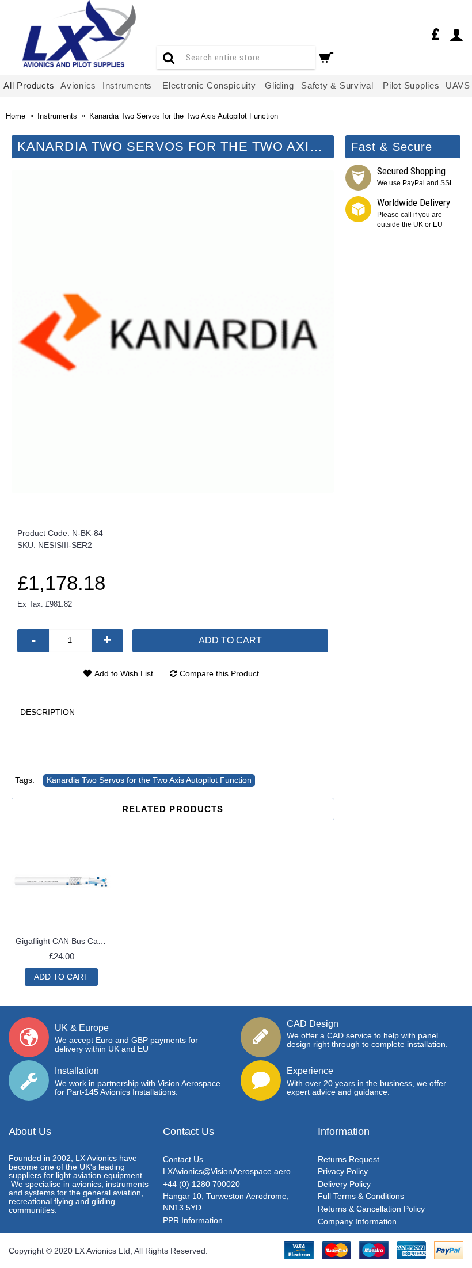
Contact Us (183, 1159)
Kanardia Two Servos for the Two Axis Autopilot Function (149, 780)
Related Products (173, 809)
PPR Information (193, 1220)
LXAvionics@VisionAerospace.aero (227, 1171)
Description (47, 712)
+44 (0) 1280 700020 (201, 1184)
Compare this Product (219, 673)
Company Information (357, 1221)
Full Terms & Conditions (361, 1196)
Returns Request (348, 1159)
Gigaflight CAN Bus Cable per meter (63, 941)
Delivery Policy (344, 1184)
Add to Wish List (123, 673)
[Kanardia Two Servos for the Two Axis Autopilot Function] (173, 331)
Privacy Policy (343, 1171)
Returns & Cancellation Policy (371, 1208)
